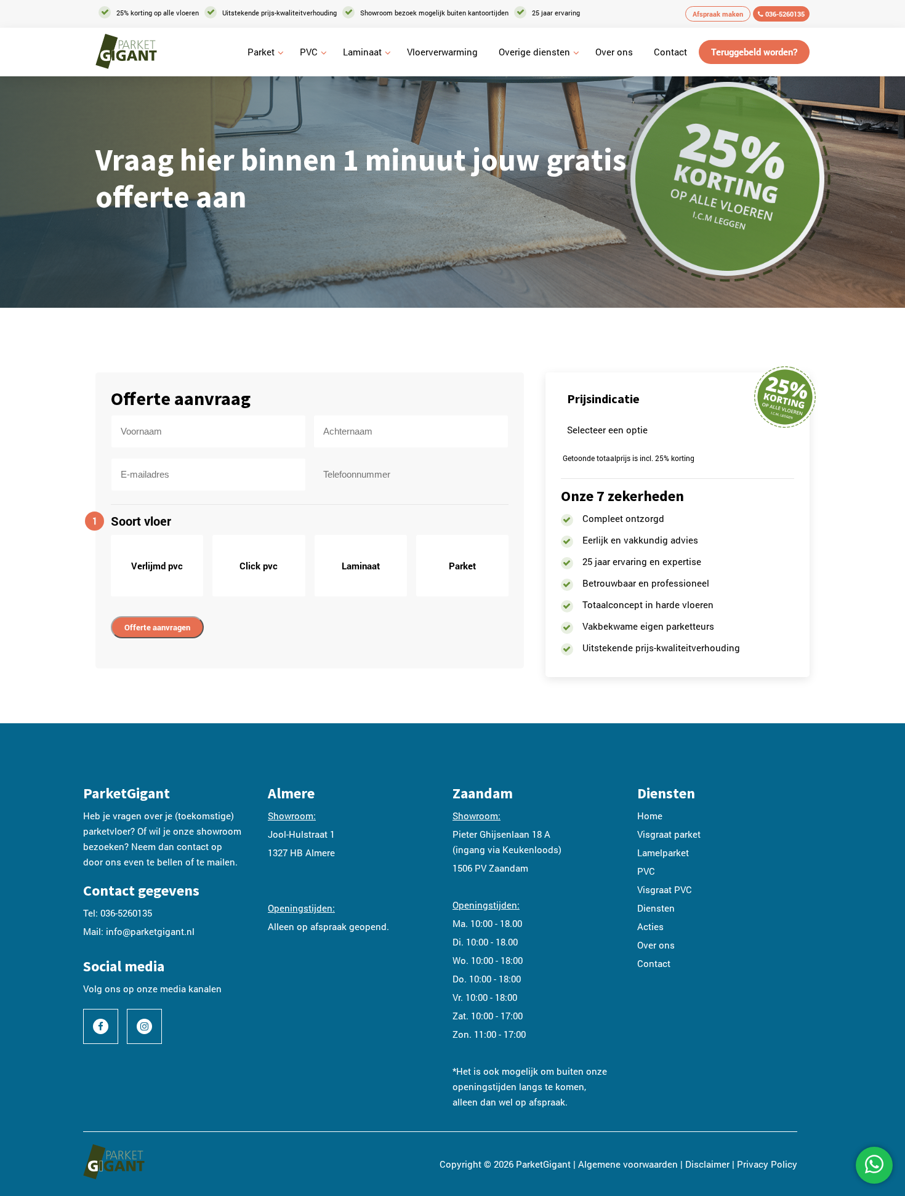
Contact (670, 52)
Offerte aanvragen (157, 627)
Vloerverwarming (442, 52)
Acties (650, 926)
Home (649, 815)
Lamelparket (663, 852)
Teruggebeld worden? (754, 52)
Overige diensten (534, 52)
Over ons (614, 52)
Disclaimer (707, 1164)
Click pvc (258, 566)
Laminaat (362, 52)
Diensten (656, 908)
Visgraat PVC (664, 889)
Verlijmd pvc (157, 566)
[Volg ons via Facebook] (100, 1026)
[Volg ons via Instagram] (144, 1026)
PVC (309, 52)
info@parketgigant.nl (150, 931)
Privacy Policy (767, 1164)
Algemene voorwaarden (628, 1164)
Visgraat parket (669, 834)
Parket (261, 52)
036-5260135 (784, 13)
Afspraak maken (718, 13)
